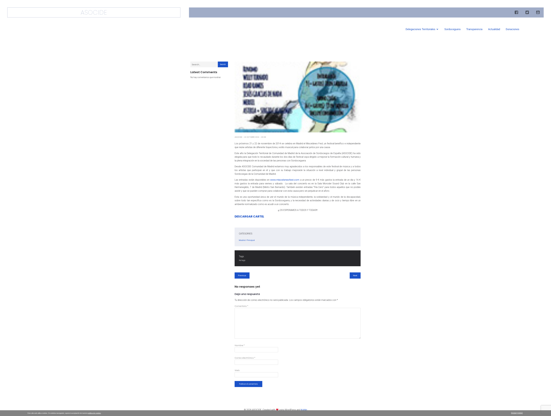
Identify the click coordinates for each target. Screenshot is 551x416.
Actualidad (494, 29)
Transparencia (474, 29)
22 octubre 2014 (251, 137)
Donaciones (512, 29)
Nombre (240, 345)
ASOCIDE (238, 137)
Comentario (241, 306)
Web (237, 370)
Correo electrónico (245, 357)
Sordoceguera (452, 29)
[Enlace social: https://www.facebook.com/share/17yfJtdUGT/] (516, 12)
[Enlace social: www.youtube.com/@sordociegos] (538, 12)
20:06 (263, 137)
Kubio (304, 409)
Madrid (242, 240)
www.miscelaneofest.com (284, 179)
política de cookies (94, 413)
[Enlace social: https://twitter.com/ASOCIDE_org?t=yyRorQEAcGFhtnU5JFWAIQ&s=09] (527, 12)
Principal (251, 240)
